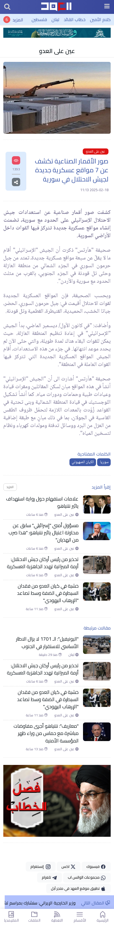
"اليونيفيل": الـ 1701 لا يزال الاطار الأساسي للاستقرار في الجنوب (47, 642)
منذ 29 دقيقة (48, 654)
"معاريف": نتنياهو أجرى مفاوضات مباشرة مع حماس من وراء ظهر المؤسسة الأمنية (46, 733)
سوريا (103, 462)
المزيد (17, 19)
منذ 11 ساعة (35, 608)
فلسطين (39, 19)
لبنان (55, 19)
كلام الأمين (100, 19)
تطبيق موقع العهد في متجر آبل (75, 888)
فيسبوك (93, 866)
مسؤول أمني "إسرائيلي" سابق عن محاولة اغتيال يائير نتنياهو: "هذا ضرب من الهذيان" (44, 533)
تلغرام (47, 877)
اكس (65, 866)
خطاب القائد (75, 19)
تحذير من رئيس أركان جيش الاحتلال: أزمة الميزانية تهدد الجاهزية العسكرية (42, 563)
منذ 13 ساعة (35, 749)
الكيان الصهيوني (83, 462)
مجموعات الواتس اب (84, 877)
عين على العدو (57, 50)
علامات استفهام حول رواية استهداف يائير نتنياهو (42, 502)
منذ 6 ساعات (35, 514)
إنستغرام (37, 866)
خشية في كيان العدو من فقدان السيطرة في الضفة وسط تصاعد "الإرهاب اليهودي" (48, 593)
